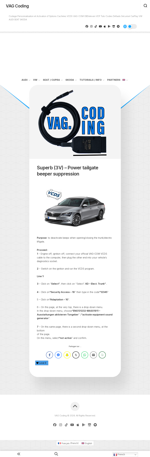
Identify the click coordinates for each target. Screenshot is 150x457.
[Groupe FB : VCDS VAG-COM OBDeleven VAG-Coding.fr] (87, 26)
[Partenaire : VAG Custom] (113, 26)
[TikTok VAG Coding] (96, 26)
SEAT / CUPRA (51, 79)
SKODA (69, 79)
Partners (113, 79)
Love (42, 363)
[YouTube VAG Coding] (100, 26)
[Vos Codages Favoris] (118, 26)
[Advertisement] (75, 53)
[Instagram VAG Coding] (91, 26)
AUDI (25, 79)
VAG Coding (17, 6)
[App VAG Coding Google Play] (109, 26)
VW (35, 79)
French (121, 454)
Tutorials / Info (91, 79)
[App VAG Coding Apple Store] (104, 26)
